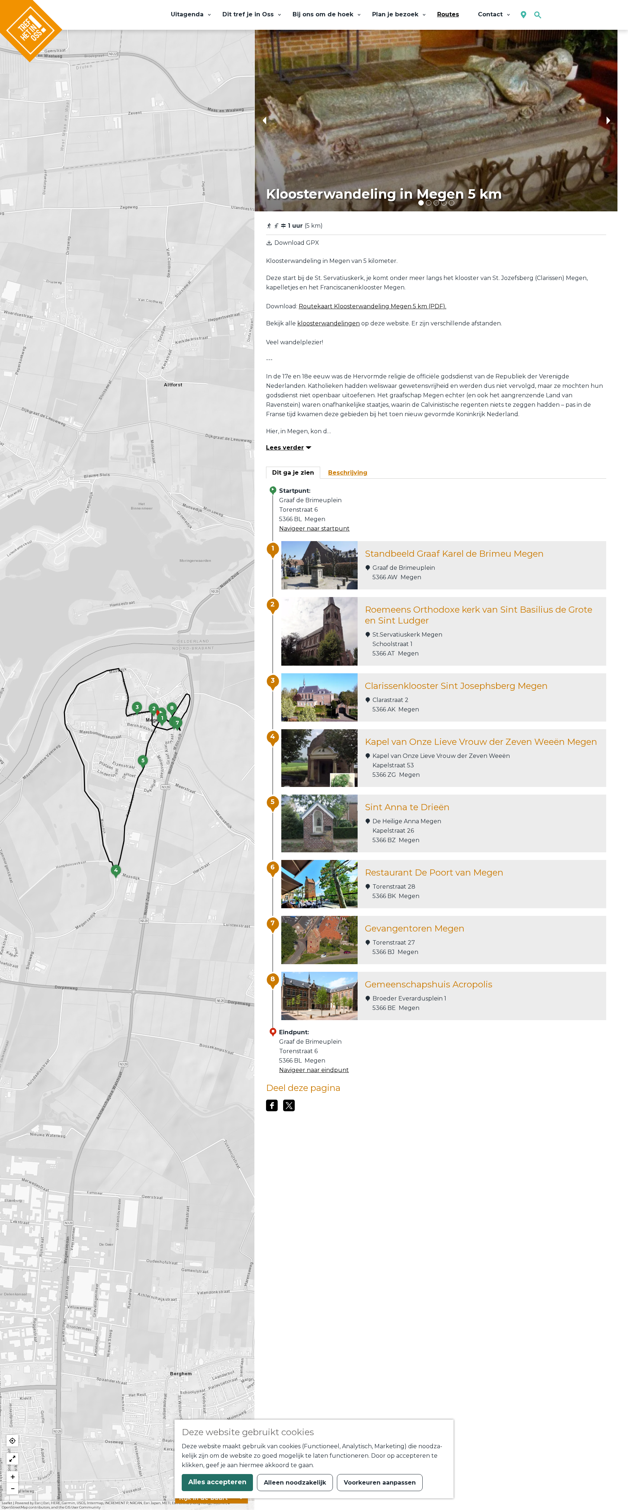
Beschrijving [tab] (347, 472)
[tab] (421, 203)
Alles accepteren (217, 1482)
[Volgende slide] (608, 120)
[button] (162, 722)
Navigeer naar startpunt (314, 528)
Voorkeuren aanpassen (380, 1482)
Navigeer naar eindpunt (314, 1070)
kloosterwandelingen (328, 323)
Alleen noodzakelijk (295, 1482)
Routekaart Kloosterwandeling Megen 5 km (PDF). (372, 306)
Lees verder (285, 447)
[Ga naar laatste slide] (264, 120)
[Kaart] (523, 15)
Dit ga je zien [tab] (293, 472)
